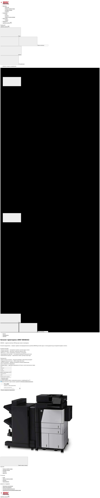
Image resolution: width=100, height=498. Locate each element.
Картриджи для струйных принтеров (14, 145)
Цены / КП (7, 7)
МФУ (6, 86)
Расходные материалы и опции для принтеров (16, 109)
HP (8, 91)
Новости (6, 19)
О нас (6, 14)
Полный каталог (23, 212)
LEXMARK (12, 150)
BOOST (11, 131)
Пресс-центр (5, 18)
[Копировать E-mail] (11, 23)
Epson (8, 95)
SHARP (11, 141)
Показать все (9, 102)
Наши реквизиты (6, 481)
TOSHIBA (11, 153)
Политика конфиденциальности (27, 381)
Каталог (21, 76)
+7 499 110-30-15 (8, 199)
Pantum (8, 96)
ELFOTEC (11, 163)
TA (10, 171)
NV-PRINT (11, 167)
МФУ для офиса (10, 100)
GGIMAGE (12, 164)
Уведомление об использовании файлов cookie (12, 490)
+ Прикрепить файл (4, 378)
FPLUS (11, 132)
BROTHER (9, 116)
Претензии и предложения (8, 486)
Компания (5, 310)
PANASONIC (12, 135)
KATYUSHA (12, 134)
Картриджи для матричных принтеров (14, 156)
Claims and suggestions (7, 487)
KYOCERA (9, 114)
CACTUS (11, 160)
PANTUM (9, 107)
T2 (10, 170)
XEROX (8, 93)
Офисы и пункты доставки (10, 17)
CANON (8, 92)
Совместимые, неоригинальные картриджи (15, 157)
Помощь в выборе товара (10, 8)
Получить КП (5, 21)
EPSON (8, 113)
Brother (8, 99)
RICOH (11, 138)
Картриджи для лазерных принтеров (14, 121)
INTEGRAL (12, 166)
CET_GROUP (12, 162)
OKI (10, 152)
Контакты (7, 15)
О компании (7, 185)
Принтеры (7, 103)
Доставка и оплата (8, 10)
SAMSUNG (12, 139)
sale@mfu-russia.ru (6, 22)
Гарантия (7, 11)
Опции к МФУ (9, 89)
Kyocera (8, 98)
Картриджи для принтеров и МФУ (11, 118)
